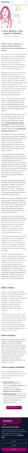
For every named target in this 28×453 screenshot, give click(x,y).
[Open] (7, 421)
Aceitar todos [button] (14, 449)
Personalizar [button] (14, 441)
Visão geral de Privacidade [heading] (10, 427)
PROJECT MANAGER (8, 382)
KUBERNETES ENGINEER (9, 394)
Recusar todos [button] (14, 445)
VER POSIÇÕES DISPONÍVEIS (13, 407)
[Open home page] (5, 2)
